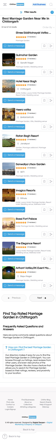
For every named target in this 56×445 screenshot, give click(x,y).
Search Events (45, 402)
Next (39, 298)
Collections (28, 405)
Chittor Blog (45, 400)
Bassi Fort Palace (26, 218)
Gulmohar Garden (26, 55)
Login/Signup (10, 409)
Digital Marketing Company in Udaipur (33, 423)
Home (10, 400)
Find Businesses (28, 400)
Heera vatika (23, 109)
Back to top (28, 430)
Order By (47, 27)
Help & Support (46, 405)
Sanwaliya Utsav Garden (30, 164)
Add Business (39, 4)
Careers (10, 407)
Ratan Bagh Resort (27, 135)
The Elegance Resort (28, 243)
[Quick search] (51, 4)
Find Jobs (10, 402)
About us (28, 402)
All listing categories (28, 407)
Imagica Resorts (25, 190)
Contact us (10, 405)
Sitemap (45, 407)
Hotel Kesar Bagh (26, 81)
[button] (44, 46)
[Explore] (5, 4)
